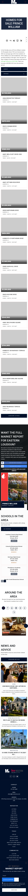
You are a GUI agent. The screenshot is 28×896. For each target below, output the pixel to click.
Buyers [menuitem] (14, 811)
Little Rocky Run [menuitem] (14, 855)
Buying (14, 684)
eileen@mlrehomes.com (14, 794)
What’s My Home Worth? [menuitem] (14, 842)
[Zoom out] (26, 39)
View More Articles (14, 659)
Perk (16, 608)
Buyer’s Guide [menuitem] (14, 838)
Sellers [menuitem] (14, 813)
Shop (12, 608)
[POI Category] (7, 40)
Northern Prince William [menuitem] (14, 857)
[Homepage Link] (14, 1)
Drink (7, 608)
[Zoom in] (26, 38)
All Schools (7, 529)
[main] (14, 384)
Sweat (20, 608)
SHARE (23, 618)
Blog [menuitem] (14, 846)
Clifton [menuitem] (14, 853)
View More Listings (14, 415)
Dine (3, 608)
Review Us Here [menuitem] (14, 827)
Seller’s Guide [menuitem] (14, 840)
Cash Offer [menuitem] (14, 815)
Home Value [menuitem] (14, 817)
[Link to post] (14, 672)
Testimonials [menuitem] (14, 821)
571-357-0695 (14, 789)
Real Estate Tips (16, 718)
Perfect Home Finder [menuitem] (14, 844)
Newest (6, 69)
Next (26, 626)
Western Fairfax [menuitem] (14, 859)
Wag (14, 612)
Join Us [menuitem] (14, 834)
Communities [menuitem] (14, 819)
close (26, 863)
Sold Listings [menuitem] (14, 836)
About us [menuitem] (14, 823)
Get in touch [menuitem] (14, 825)
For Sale (6, 73)
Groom (24, 608)
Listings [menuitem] (14, 809)
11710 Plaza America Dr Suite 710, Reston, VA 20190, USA (14, 799)
